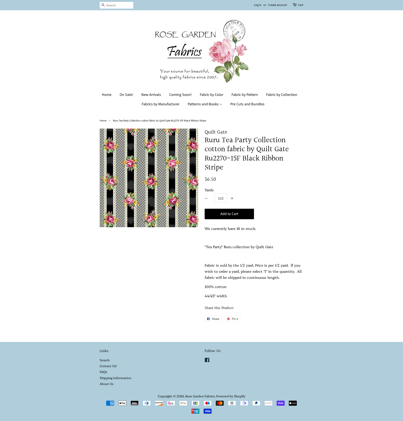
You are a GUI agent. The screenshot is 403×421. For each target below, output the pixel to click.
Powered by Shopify (230, 396)
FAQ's (103, 372)
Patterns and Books (204, 104)
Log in (258, 5)
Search (105, 360)
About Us (106, 384)
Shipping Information (115, 378)
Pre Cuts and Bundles (247, 104)
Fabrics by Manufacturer (160, 104)
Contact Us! (108, 366)
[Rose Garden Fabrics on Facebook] (207, 360)
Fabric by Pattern (245, 94)
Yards (209, 189)
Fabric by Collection (281, 94)
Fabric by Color (211, 94)
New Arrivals (151, 94)
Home (106, 94)
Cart (300, 5)
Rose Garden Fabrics (200, 396)
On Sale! (126, 94)
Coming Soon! (180, 94)
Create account (277, 5)
